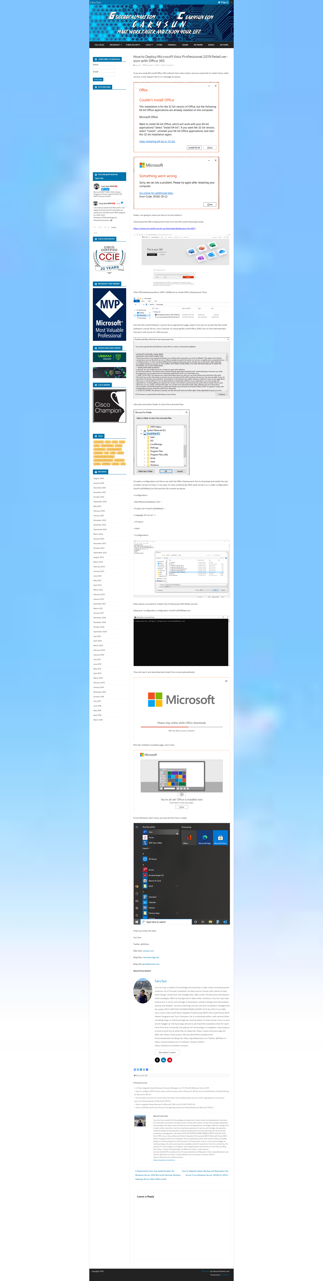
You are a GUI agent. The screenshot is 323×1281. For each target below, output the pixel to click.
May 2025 (97, 506)
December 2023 (99, 543)
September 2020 (100, 631)
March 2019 (98, 678)
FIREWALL (172, 45)
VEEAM (185, 45)
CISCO (148, 45)
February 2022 (99, 594)
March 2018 (98, 720)
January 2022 (98, 599)
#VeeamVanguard (109, 217)
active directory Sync (114, 449)
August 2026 (98, 478)
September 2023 (100, 552)
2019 (122, 441)
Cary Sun (138, 65)
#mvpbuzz (97, 217)
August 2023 (98, 557)
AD (107, 452)
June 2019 (97, 664)
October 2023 (98, 548)
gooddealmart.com (151, 964)
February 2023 (99, 566)
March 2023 (98, 562)
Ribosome (206, 1271)
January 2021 (98, 613)
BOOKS (211, 45)
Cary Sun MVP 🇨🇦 (107, 203)
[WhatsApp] (227, 2)
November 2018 (99, 692)
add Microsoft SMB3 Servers (103, 460)
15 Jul (118, 203)
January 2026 (98, 483)
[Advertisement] (109, 131)
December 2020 (99, 617)
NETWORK (198, 45)
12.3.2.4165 (98, 441)
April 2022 (97, 585)
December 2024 (99, 520)
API (123, 463)
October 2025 (98, 497)
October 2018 (98, 696)
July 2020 (97, 636)
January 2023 (98, 571)
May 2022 (97, 580)
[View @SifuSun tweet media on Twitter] (111, 220)
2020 (96, 445)
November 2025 (99, 492)
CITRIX (159, 45)
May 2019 (97, 669)
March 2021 (98, 608)
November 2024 (99, 525)
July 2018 (97, 701)
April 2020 (97, 641)
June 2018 (97, 706)
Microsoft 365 (141, 1075)
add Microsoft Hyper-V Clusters (104, 456)
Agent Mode (119, 460)
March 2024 (98, 534)
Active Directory (99, 449)
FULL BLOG (99, 45)
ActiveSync (98, 452)
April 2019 (97, 673)
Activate (118, 445)
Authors (224, 45)
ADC (113, 452)
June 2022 (97, 576)
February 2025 (99, 511)
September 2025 (100, 501)
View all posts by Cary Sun (165, 1160)
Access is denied (107, 445)
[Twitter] (219, 2)
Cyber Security (133, 45)
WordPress (224, 1275)
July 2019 (97, 659)
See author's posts (167, 1052)
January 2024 (98, 539)
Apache (115, 463)
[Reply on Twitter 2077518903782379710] (95, 227)
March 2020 (98, 645)
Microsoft (115, 45)
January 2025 (98, 515)
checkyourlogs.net (150, 957)
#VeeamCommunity (101, 220)
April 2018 (97, 715)
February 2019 (99, 683)
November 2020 (99, 622)
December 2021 (99, 604)
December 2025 (99, 488)
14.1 (108, 441)
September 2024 (100, 529)
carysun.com (148, 951)
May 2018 (97, 710)
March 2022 (98, 590)
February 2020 (99, 650)
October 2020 (98, 627)
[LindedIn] (224, 2)
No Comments (168, 65)
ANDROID (106, 463)
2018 (114, 441)
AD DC (121, 452)
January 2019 (98, 687)
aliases (97, 463)
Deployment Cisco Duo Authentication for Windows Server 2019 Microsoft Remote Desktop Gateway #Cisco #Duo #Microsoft (158, 1175)
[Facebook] (222, 2)
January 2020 (98, 655)
